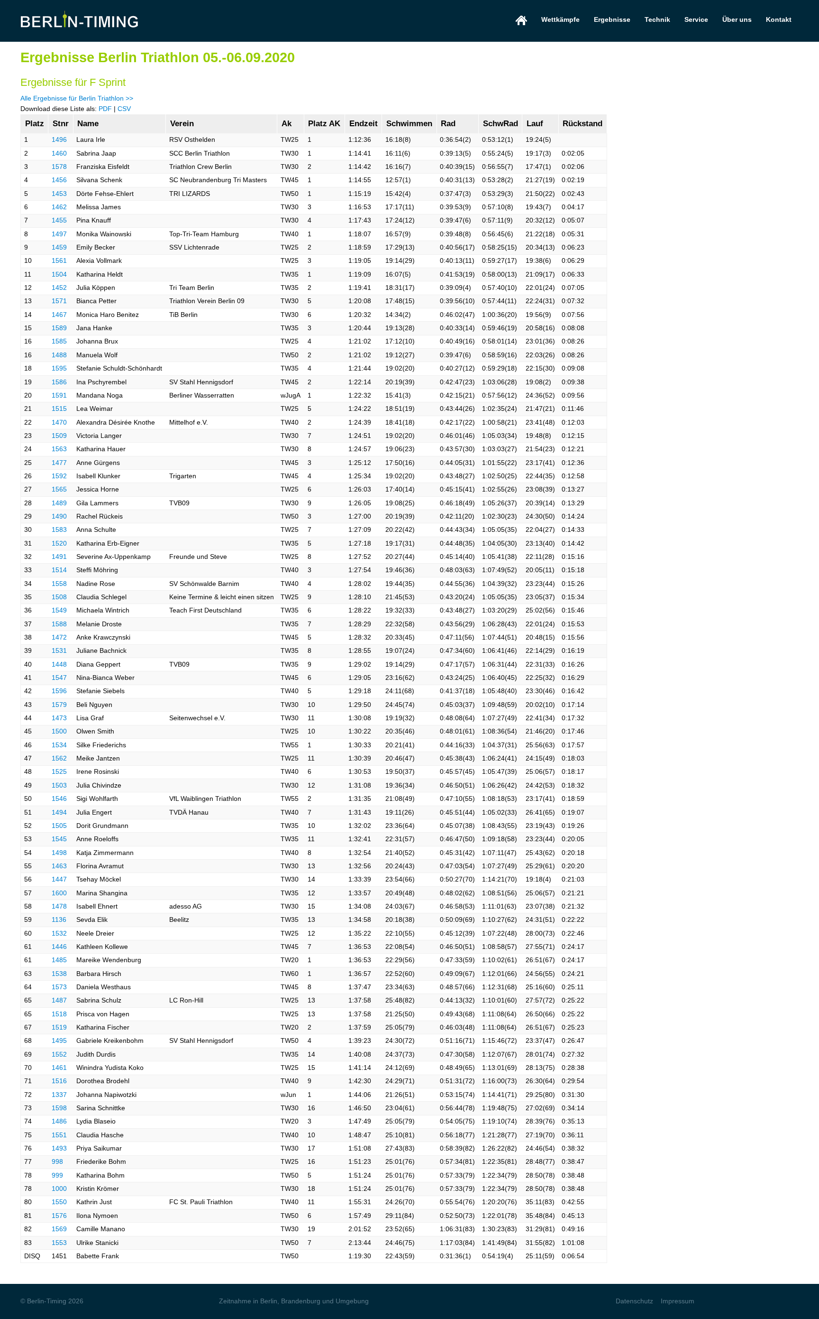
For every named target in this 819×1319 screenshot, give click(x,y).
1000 (59, 1188)
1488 (59, 355)
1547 (59, 677)
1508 (59, 597)
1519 (59, 1027)
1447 (59, 879)
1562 (59, 758)
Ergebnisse (612, 19)
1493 (59, 1148)
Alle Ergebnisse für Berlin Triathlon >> (76, 98)
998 (57, 1161)
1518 (59, 1014)
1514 (59, 570)
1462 (59, 207)
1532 (59, 933)
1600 (59, 893)
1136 (59, 919)
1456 (59, 180)
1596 (59, 691)
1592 (59, 476)
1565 (59, 489)
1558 (59, 583)
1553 (59, 1242)
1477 (59, 462)
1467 (59, 314)
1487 (59, 1000)
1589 (59, 328)
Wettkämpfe (560, 19)
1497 (59, 234)
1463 (59, 866)
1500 (59, 731)
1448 (59, 664)
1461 (59, 1067)
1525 (59, 771)
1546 (59, 798)
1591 (59, 395)
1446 (59, 946)
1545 (59, 839)
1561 (59, 260)
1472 (59, 637)
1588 (59, 624)
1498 (59, 852)
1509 (59, 435)
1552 (59, 1054)
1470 (59, 422)
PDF (105, 108)
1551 (59, 1135)
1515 (59, 408)
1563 (59, 449)
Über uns (737, 19)
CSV (124, 108)
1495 (59, 1040)
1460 (59, 153)
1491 (59, 556)
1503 (59, 785)
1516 (59, 1081)
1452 (59, 287)
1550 (59, 1202)
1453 (59, 193)
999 (57, 1175)
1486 (59, 1121)
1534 (59, 745)
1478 (59, 906)
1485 (59, 960)
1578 (59, 166)
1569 (59, 1229)
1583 (59, 529)
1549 (59, 610)
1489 (59, 503)
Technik (657, 19)
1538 (59, 973)
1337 (59, 1094)
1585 (59, 341)
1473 (59, 718)
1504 (59, 274)
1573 (59, 987)
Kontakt (779, 19)
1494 (59, 812)
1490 (59, 516)
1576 (59, 1215)
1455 (59, 220)
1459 (59, 247)
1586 (59, 382)
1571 (59, 301)
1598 (59, 1108)
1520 (59, 543)
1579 (59, 704)
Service (696, 19)
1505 (59, 825)
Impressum (677, 1301)
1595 (59, 368)
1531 (59, 650)
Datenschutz (634, 1301)
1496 (59, 139)
